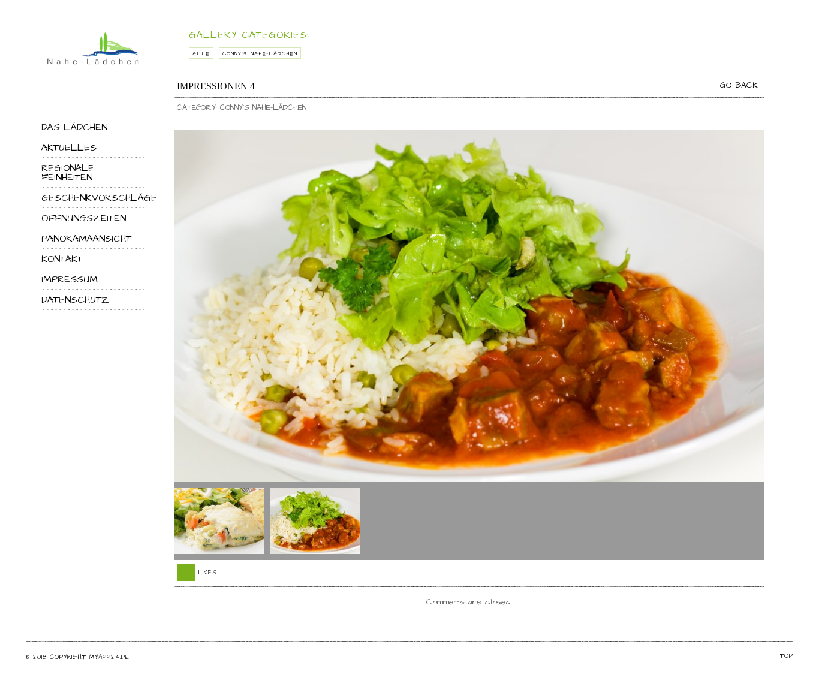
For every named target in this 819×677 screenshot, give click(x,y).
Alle (201, 54)
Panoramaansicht (86, 238)
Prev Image (186, 521)
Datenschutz (75, 299)
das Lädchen (74, 127)
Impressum (69, 279)
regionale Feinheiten (67, 172)
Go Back (739, 85)
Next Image (752, 521)
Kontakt (62, 259)
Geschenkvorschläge (92, 197)
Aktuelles (69, 147)
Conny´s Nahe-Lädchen (259, 54)
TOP (786, 656)
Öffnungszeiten (83, 218)
